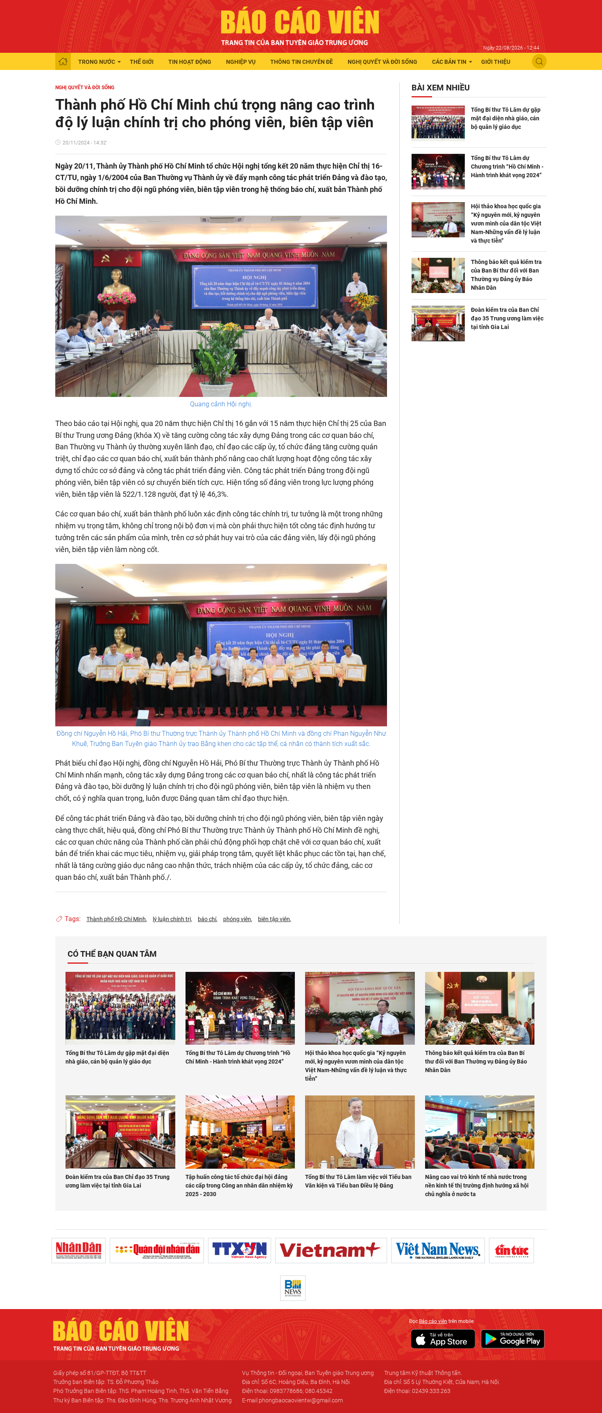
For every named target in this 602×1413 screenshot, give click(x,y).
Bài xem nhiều (441, 87)
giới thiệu (495, 62)
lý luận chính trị (172, 919)
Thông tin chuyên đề (301, 62)
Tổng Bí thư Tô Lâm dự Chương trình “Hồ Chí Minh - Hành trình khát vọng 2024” (507, 166)
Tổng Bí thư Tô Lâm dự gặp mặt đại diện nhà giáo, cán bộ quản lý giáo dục (506, 118)
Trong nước (96, 62)
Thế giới (142, 62)
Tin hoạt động (189, 62)
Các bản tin (449, 62)
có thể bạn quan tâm (112, 954)
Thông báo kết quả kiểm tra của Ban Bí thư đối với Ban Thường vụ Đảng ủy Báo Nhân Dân (506, 275)
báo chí (207, 919)
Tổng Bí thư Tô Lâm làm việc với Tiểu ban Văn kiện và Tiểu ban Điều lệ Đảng (358, 1181)
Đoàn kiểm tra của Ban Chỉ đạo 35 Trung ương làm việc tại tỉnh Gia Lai (507, 318)
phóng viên (237, 919)
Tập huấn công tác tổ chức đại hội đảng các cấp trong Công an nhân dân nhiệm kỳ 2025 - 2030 (239, 1185)
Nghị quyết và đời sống (382, 62)
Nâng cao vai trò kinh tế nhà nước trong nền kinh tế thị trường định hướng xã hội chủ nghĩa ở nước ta (477, 1185)
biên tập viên (274, 919)
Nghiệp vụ (241, 62)
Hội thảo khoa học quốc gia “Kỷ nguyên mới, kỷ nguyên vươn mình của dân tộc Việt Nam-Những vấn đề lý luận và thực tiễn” (506, 223)
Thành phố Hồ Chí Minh (116, 919)
